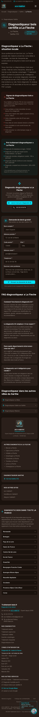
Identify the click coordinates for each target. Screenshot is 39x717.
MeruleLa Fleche (11, 448)
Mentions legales (6, 698)
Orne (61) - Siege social (9, 656)
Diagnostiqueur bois (8, 642)
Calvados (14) (6, 669)
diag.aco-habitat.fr (9, 497)
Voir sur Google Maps (10, 688)
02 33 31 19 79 (21, 207)
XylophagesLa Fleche (13, 456)
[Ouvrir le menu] (35, 6)
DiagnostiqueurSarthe (11, 19)
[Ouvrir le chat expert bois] (34, 711)
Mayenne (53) (6, 661)
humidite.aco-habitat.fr (11, 494)
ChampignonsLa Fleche (13, 466)
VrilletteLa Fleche (11, 453)
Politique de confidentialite (22, 698)
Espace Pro (19, 701)
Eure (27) (4, 663)
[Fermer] (37, 701)
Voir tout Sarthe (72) (12, 479)
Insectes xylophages (8, 637)
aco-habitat (20, 6)
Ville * (22, 242)
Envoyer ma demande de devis (21, 282)
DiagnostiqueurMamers (12, 411)
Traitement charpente (8, 640)
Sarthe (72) (5, 658)
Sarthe (22, 11)
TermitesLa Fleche (12, 461)
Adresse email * (9, 250)
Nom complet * (9, 226)
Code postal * (8, 242)
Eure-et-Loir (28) (7, 666)
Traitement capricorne (8, 632)
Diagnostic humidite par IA (11, 682)
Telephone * (8, 258)
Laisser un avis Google (10, 691)
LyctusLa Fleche (11, 464)
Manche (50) (6, 671)
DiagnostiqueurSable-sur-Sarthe (15, 405)
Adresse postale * (10, 234)
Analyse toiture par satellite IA (12, 685)
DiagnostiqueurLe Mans (12, 400)
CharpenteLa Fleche (12, 458)
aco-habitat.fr (8, 491)
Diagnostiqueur (13, 11)
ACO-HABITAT (15, 610)
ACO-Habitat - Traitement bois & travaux (15, 679)
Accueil (4, 11)
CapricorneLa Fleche (12, 450)
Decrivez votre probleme (12, 266)
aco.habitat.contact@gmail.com (13, 617)
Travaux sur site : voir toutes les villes (12, 653)
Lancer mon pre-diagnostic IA (21, 203)
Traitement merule (7, 629)
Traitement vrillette (7, 634)
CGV (34, 698)
